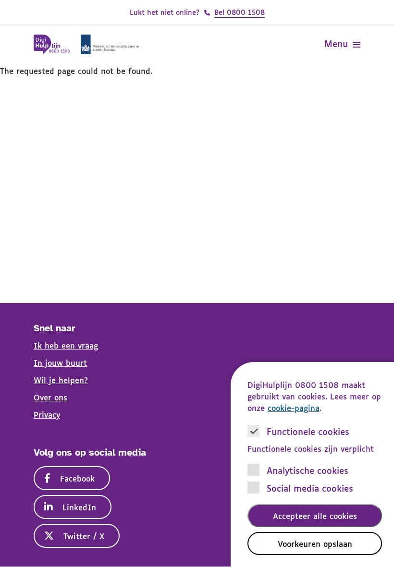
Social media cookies (310, 488)
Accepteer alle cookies (315, 515)
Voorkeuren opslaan (315, 543)
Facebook (77, 478)
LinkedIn (79, 507)
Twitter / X (83, 536)
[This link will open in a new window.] (109, 44)
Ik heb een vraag (66, 345)
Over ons (50, 397)
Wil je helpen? (61, 380)
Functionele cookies (308, 431)
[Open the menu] (356, 44)
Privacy (47, 414)
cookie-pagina (294, 407)
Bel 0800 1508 (239, 11)
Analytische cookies (307, 470)
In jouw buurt (60, 362)
